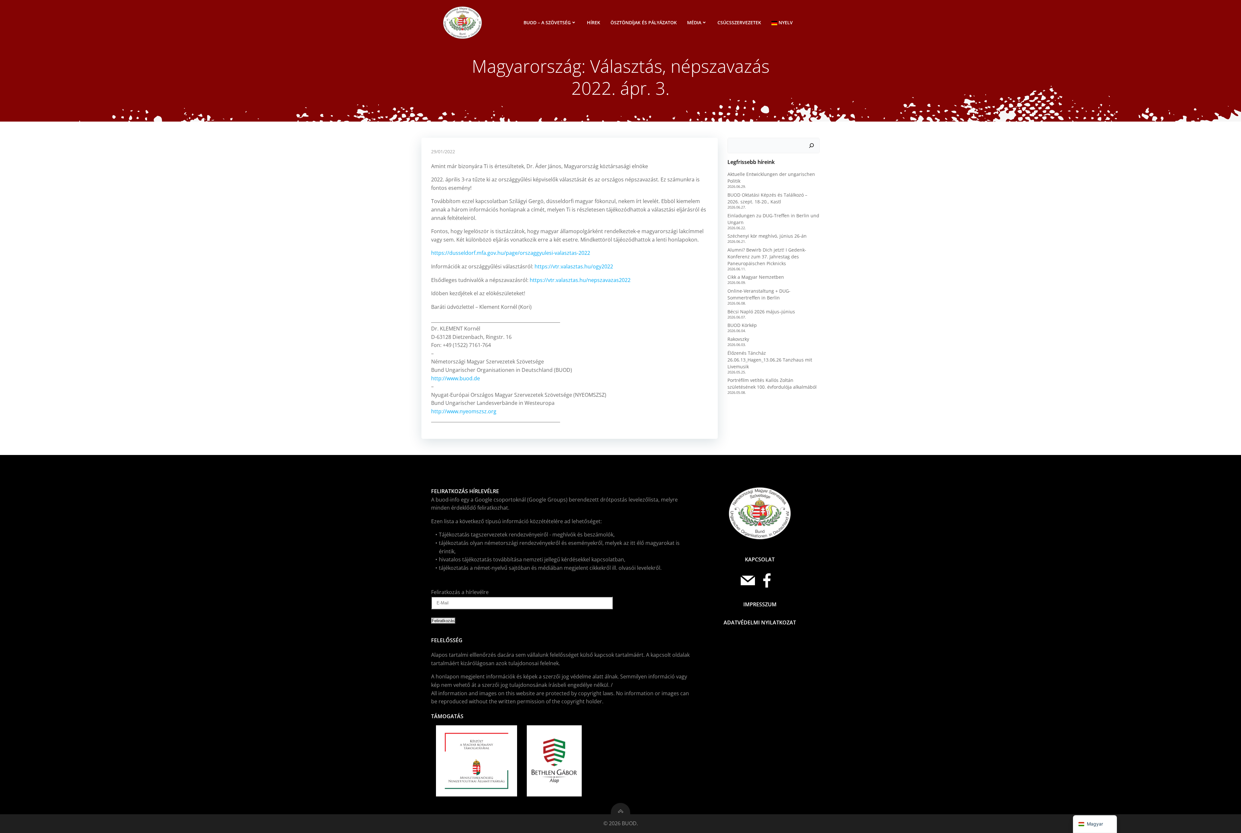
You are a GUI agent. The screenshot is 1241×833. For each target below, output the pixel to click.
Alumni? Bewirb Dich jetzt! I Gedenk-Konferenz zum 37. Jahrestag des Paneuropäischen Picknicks (766, 256)
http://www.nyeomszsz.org (463, 411)
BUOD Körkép (742, 325)
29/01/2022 (443, 151)
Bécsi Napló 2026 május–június (761, 311)
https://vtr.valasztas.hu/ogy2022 (574, 266)
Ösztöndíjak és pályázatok (643, 22)
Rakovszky (738, 339)
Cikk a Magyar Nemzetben (755, 277)
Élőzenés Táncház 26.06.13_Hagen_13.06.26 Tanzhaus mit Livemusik (769, 360)
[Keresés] (811, 145)
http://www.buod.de (455, 378)
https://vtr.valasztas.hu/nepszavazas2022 (580, 280)
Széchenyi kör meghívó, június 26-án (767, 236)
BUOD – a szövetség (547, 22)
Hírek (593, 22)
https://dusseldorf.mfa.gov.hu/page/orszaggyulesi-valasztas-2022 (510, 252)
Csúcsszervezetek (739, 22)
